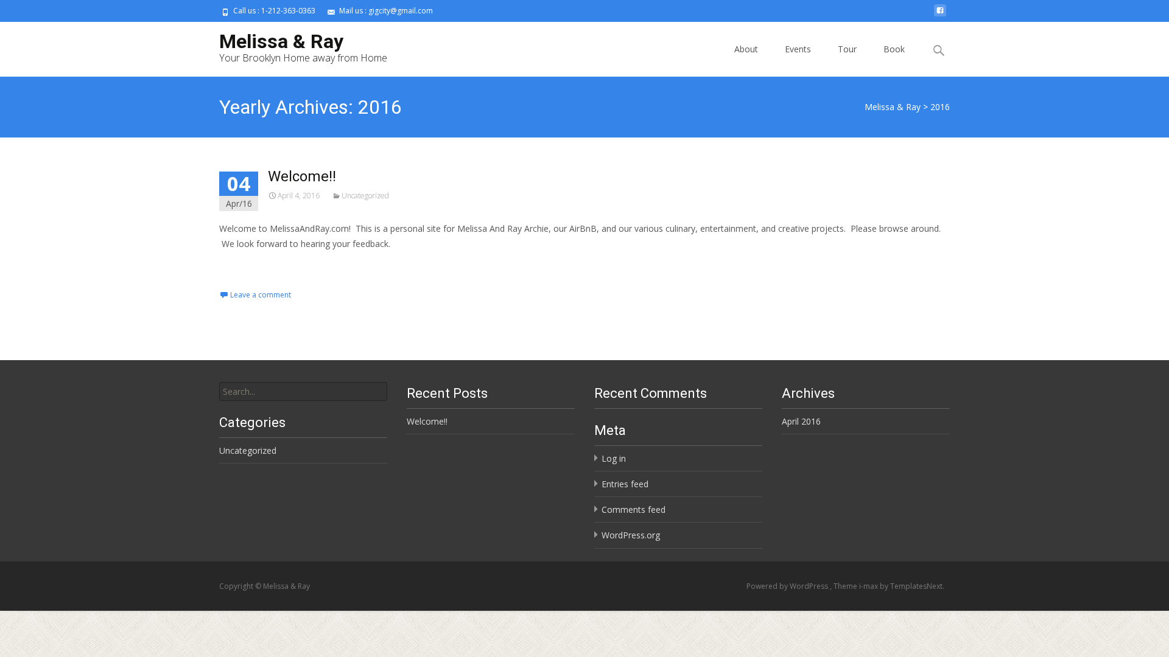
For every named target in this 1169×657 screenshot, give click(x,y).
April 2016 (801, 421)
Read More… (246, 266)
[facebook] (940, 15)
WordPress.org (631, 535)
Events (798, 49)
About (746, 49)
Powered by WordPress (788, 586)
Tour (847, 49)
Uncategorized (365, 195)
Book (894, 49)
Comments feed (633, 509)
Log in (614, 458)
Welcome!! (302, 176)
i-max (869, 586)
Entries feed (625, 484)
